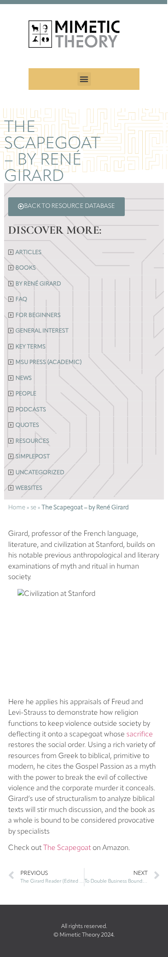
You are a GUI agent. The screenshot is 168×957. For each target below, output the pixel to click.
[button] (84, 79)
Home (16, 508)
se (33, 508)
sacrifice (139, 734)
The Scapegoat (67, 848)
